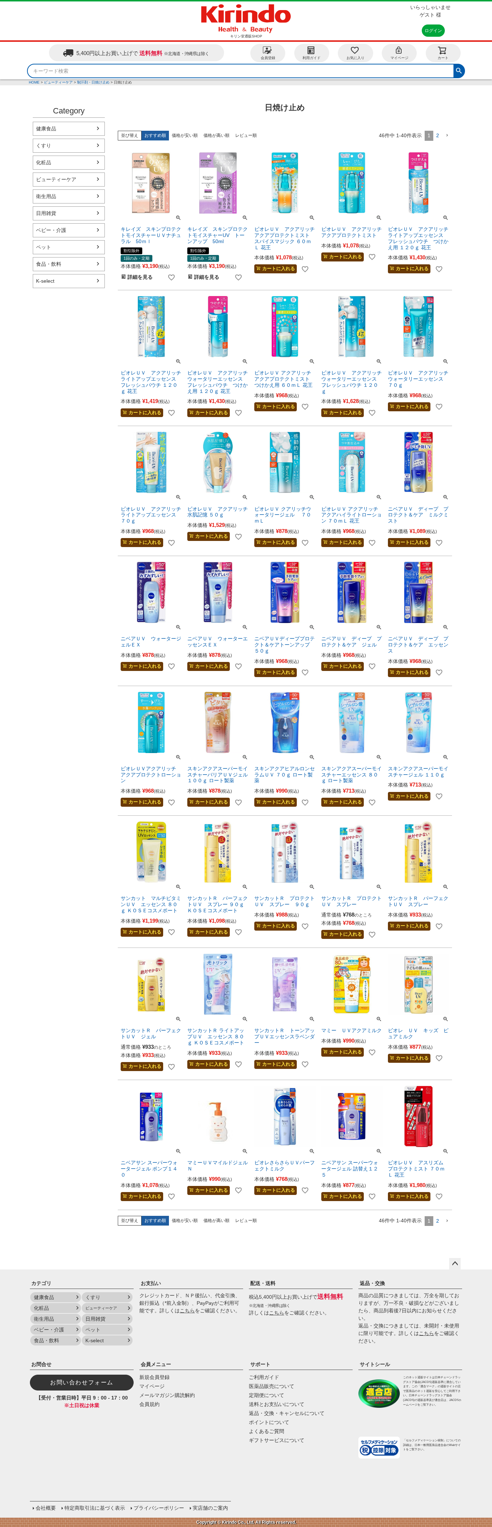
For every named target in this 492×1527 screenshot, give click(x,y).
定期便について (266, 1395)
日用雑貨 (46, 213)
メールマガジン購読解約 (167, 1395)
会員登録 (268, 58)
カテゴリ (41, 1283)
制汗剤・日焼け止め (93, 82)
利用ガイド (312, 58)
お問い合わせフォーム (81, 1382)
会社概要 (46, 1508)
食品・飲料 (48, 264)
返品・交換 (372, 1283)
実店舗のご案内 (210, 1508)
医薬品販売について (271, 1386)
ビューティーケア (58, 82)
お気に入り (355, 58)
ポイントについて (269, 1422)
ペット (43, 247)
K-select (45, 281)
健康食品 (46, 128)
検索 (458, 69)
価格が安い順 (185, 135)
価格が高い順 (216, 135)
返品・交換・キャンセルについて (287, 1413)
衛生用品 (46, 196)
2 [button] (437, 135)
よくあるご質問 (266, 1431)
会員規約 (149, 1404)
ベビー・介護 (51, 230)
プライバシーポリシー (159, 1508)
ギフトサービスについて (276, 1440)
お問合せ (41, 1364)
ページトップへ (455, 1263)
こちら (187, 1310)
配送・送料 (263, 1283)
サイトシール (375, 1364)
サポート (260, 1364)
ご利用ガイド (264, 1377)
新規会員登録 (154, 1377)
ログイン (433, 30)
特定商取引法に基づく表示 (94, 1508)
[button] (447, 135)
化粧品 (43, 162)
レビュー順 (246, 135)
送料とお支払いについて (276, 1404)
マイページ (399, 58)
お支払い (151, 1283)
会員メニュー (156, 1364)
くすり (43, 145)
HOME (34, 82)
